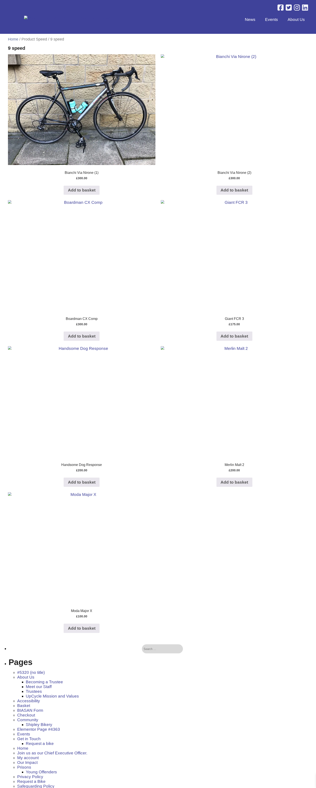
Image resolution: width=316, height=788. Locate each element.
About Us (296, 19)
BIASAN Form (30, 710)
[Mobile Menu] (9, 9)
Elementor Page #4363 (38, 729)
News (250, 19)
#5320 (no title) (31, 672)
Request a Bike (31, 781)
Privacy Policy (30, 776)
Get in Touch (29, 739)
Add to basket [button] (81, 190)
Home (13, 39)
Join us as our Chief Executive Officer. (52, 753)
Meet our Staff (39, 686)
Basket (23, 705)
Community (27, 720)
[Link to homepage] (69, 18)
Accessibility (28, 701)
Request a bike (40, 743)
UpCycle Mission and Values (52, 696)
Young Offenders (41, 772)
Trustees (34, 691)
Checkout (26, 715)
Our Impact (27, 762)
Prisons (24, 767)
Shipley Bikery (39, 724)
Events (271, 19)
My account (28, 757)
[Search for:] (159, 648)
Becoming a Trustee (44, 682)
